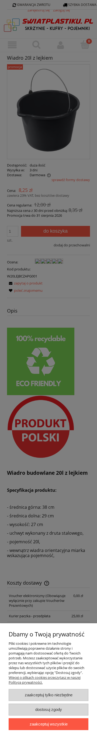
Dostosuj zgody (48, 709)
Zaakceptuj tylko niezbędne (48, 695)
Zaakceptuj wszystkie (49, 724)
